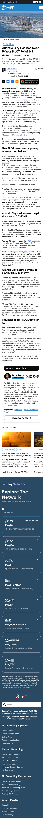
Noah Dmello (7, 472)
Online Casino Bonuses (11, 754)
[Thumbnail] (16, 439)
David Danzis (12, 68)
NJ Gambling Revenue (11, 791)
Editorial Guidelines (10, 808)
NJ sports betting (20, 135)
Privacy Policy (7, 815)
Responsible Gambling (11, 784)
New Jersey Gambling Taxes (13, 788)
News (19, 449)
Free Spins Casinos (9, 761)
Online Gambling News (31, 409)
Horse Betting (7, 743)
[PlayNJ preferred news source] (29, 82)
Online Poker (7, 737)
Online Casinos (8, 731)
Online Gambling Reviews (12, 781)
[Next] (40, 428)
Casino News (8, 44)
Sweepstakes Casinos (11, 740)
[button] (41, 7)
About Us (5, 805)
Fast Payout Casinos (10, 764)
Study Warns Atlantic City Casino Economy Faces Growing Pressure (16, 454)
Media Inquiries (8, 811)
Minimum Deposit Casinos (12, 767)
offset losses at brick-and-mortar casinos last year (20, 168)
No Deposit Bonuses (10, 758)
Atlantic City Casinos (10, 794)
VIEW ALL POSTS (20, 418)
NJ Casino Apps (8, 770)
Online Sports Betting (10, 734)
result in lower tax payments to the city (18, 100)
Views (6, 412)
